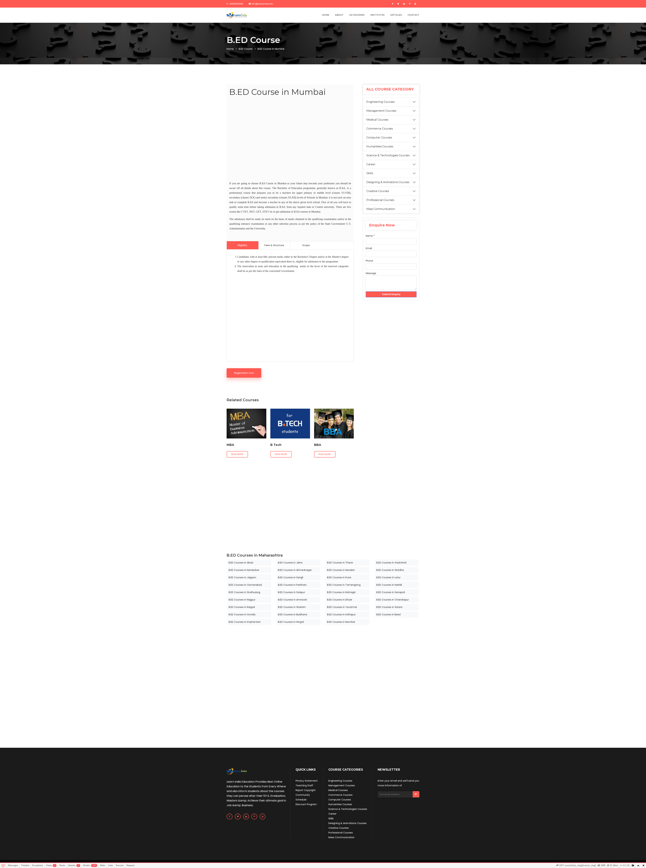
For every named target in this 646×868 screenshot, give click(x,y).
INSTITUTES (377, 14)
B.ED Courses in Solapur (291, 592)
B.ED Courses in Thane (340, 562)
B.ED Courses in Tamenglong (344, 585)
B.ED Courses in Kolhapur (341, 614)
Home (230, 49)
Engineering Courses (380, 101)
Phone (369, 260)
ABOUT (339, 14)
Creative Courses (377, 191)
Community (303, 795)
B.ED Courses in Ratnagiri (341, 592)
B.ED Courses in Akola (241, 562)
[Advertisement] (290, 139)
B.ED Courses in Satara (389, 607)
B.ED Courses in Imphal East (245, 622)
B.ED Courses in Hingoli (291, 622)
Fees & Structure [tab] (274, 245)
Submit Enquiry (391, 294)
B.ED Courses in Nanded (340, 570)
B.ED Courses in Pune (339, 577)
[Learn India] (237, 15)
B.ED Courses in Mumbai (341, 622)
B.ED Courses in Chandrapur (392, 599)
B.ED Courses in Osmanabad (245, 585)
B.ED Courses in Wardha (390, 570)
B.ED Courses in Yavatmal (342, 607)
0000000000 (236, 3)
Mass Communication (380, 209)
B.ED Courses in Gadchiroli (391, 562)
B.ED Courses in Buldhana (292, 614)
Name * (370, 236)
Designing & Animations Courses (387, 182)
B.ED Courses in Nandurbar (244, 570)
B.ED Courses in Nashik (389, 585)
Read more (237, 454)
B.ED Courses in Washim (292, 607)
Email (369, 248)
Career (370, 164)
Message (371, 273)
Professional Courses (380, 200)
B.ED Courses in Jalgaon (242, 577)
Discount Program (306, 804)
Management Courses (381, 110)
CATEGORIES (357, 14)
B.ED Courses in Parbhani (292, 585)
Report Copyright (306, 790)
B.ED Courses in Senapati (390, 592)
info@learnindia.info (262, 3)
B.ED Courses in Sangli (290, 577)
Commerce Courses (379, 128)
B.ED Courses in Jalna (290, 562)
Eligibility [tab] (242, 245)
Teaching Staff (304, 785)
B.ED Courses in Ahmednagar (295, 570)
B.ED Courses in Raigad (242, 607)
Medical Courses (377, 119)
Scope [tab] (306, 245)
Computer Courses (379, 137)
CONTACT (413, 14)
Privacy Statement (307, 780)
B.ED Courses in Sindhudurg (244, 592)
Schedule (301, 799)
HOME (325, 14)
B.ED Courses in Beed (388, 614)
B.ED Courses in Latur (388, 577)
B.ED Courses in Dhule (339, 599)
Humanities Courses (379, 146)
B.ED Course (246, 49)
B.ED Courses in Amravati (292, 599)
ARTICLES (396, 14)
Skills (369, 173)
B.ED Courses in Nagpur (242, 599)
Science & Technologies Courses (387, 155)
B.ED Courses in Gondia (242, 614)
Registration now (244, 373)
